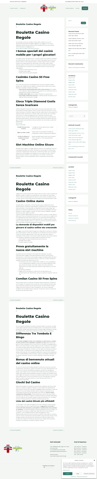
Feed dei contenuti (73, 215)
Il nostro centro (14, 8)
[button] (94, 460)
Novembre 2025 (72, 89)
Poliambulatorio (70, 8)
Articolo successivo (58, 167)
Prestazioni (22, 8)
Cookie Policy (73, 476)
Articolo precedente (14, 167)
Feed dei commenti (73, 218)
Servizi (77, 8)
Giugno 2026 (71, 80)
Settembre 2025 (72, 94)
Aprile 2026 (71, 84)
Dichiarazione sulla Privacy (82, 476)
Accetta (67, 473)
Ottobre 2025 (71, 92)
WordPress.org (72, 220)
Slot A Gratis (19, 123)
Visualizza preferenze (89, 473)
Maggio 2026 (71, 82)
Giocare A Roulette (20, 124)
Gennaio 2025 (71, 96)
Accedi (70, 213)
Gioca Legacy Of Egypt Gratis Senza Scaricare (27, 48)
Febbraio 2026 (72, 87)
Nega (77, 473)
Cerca (69, 20)
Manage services (66, 470)
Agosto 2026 (71, 77)
